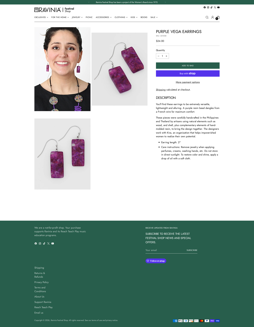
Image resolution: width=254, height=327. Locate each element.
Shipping (161, 89)
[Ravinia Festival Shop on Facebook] (204, 7)
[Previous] (89, 2)
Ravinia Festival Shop (59, 320)
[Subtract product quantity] (158, 56)
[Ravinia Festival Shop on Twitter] (215, 7)
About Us (39, 296)
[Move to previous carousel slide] (211, 211)
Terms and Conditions (40, 289)
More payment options (188, 82)
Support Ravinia (42, 302)
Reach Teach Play (43, 307)
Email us (38, 312)
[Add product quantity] (166, 56)
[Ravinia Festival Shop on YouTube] (218, 7)
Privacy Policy (41, 282)
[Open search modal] (207, 17)
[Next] (165, 2)
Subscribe (192, 250)
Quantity (160, 50)
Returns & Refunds (39, 275)
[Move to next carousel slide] (217, 211)
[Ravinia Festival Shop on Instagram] (208, 7)
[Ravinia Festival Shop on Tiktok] (211, 7)
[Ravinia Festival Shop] (54, 10)
